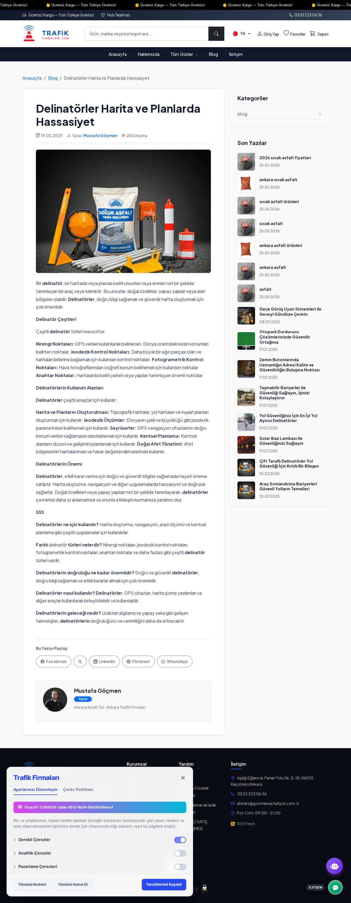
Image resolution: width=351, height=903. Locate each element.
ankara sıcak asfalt (278, 179)
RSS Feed (246, 823)
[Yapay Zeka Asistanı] (334, 866)
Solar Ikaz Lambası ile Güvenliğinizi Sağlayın (281, 441)
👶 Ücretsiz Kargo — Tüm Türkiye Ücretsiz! (62, 5)
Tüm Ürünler (182, 54)
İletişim (236, 54)
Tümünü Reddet (32, 884)
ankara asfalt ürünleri (280, 245)
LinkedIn (106, 661)
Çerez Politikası (78, 789)
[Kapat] (183, 778)
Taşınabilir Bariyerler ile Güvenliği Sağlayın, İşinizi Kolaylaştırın (284, 392)
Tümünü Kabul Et (73, 884)
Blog (213, 54)
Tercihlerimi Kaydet (164, 884)
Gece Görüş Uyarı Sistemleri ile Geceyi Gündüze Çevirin (290, 311)
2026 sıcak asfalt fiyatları (285, 157)
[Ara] (216, 34)
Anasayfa (118, 54)
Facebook (56, 661)
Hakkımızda (149, 54)
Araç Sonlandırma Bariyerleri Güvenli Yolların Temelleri (288, 486)
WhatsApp (177, 661)
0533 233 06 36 (308, 15)
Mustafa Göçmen (100, 135)
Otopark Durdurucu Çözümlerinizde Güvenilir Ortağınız (284, 336)
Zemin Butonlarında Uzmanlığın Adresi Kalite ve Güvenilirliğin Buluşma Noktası (289, 364)
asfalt (265, 289)
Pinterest (141, 661)
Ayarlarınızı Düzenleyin (35, 789)
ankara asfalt (272, 267)
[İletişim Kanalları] (335, 887)
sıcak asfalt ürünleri (279, 201)
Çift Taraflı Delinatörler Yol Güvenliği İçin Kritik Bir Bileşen (289, 463)
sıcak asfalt (271, 223)
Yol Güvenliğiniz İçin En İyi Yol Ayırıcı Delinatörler (288, 418)
